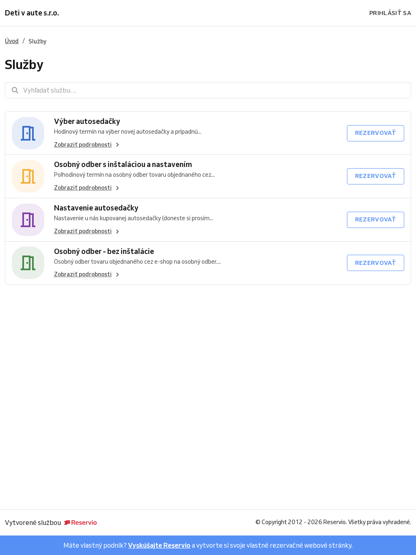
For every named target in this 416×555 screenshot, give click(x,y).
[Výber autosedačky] (28, 133)
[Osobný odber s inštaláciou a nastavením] (28, 176)
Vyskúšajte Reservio (159, 545)
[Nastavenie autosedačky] (28, 219)
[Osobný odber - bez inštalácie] (28, 263)
